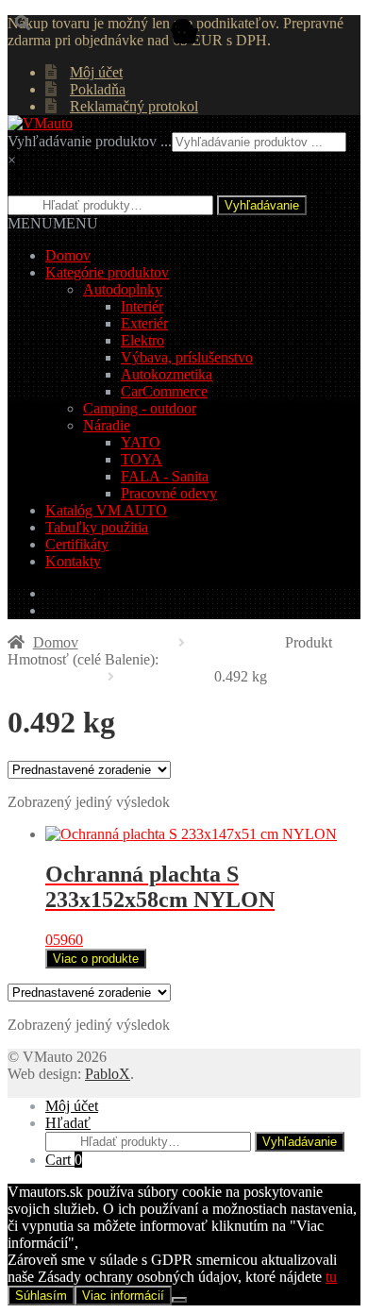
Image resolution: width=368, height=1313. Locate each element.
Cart (63, 1160)
